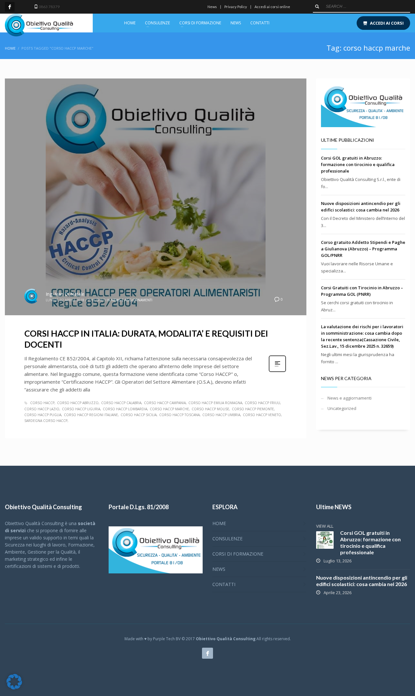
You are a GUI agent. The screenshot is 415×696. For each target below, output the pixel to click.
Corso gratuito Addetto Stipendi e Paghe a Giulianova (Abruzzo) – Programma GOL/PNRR (363, 248)
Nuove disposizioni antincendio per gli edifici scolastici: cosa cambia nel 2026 (361, 580)
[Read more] (277, 371)
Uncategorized (341, 408)
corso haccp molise (210, 409)
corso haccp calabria (121, 403)
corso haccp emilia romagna (215, 403)
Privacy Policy (235, 7)
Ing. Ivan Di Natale (65, 294)
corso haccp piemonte (253, 409)
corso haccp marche (169, 409)
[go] (317, 6)
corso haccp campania (165, 403)
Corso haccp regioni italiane (91, 415)
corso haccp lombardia (125, 409)
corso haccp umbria (221, 415)
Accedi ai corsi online (272, 7)
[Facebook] (10, 7)
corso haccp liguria (81, 409)
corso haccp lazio (41, 409)
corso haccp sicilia (139, 415)
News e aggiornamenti (131, 300)
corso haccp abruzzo (78, 403)
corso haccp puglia (42, 415)
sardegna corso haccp (45, 420)
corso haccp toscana (179, 415)
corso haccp (42, 403)
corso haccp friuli (262, 403)
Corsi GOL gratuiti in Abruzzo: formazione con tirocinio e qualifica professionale (358, 164)
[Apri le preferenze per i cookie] (14, 688)
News (212, 7)
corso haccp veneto (262, 415)
